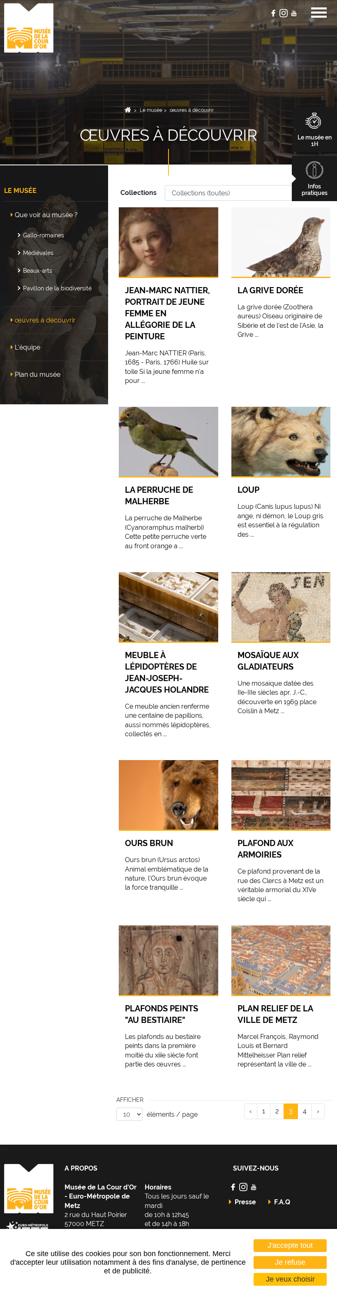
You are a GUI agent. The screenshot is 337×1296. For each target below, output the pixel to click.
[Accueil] (28, 27)
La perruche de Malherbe (159, 495)
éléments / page (172, 1114)
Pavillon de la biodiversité (57, 288)
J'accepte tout (290, 1245)
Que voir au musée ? (46, 215)
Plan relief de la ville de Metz (275, 1014)
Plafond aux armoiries (265, 849)
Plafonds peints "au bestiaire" (161, 1014)
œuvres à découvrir (192, 110)
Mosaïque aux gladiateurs (268, 661)
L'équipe (27, 347)
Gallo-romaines (43, 235)
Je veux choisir (290, 1279)
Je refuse (290, 1262)
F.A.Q (282, 1202)
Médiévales (38, 252)
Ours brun (149, 843)
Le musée (151, 110)
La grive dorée (270, 290)
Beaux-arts (37, 270)
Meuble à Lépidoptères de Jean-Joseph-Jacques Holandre (167, 672)
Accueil (128, 110)
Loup (248, 490)
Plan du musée (37, 374)
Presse (245, 1202)
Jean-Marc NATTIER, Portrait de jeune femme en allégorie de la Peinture (167, 313)
